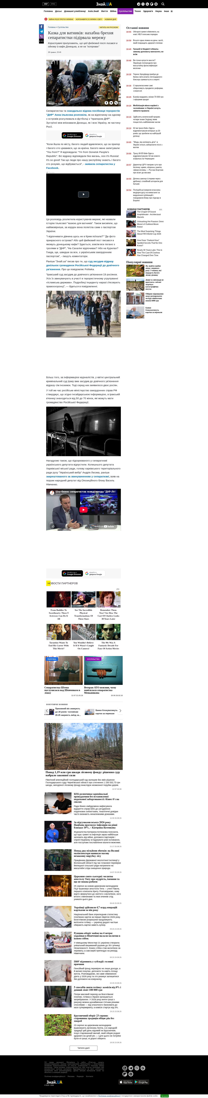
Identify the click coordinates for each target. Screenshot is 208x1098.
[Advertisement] (83, 356)
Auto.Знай (93, 11)
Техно (138, 11)
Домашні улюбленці (75, 11)
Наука (158, 11)
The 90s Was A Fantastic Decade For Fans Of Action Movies (108, 645)
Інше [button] (167, 11)
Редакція (80, 1076)
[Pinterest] (156, 4)
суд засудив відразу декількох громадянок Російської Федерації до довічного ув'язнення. (82, 265)
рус (53, 4)
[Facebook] (41, 26)
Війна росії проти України (61, 19)
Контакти (89, 1076)
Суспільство (125, 11)
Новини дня (110, 19)
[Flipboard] (151, 4)
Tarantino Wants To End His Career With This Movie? (59, 645)
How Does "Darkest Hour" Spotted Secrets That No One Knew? (149, 243)
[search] (163, 4)
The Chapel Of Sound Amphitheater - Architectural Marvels (149, 214)
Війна (113, 11)
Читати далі (84, 1048)
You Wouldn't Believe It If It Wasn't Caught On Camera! (83, 645)
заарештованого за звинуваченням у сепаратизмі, (78, 476)
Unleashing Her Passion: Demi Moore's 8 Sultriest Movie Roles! (150, 224)
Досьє (58, 11)
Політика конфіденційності (54, 1076)
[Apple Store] (126, 1082)
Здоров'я (148, 11)
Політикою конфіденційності (109, 1096)
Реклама (71, 1076)
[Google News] (142, 1068)
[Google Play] (141, 1082)
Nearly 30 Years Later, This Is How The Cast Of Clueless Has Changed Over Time (149, 252)
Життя (104, 11)
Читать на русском (109, 27)
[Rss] (147, 4)
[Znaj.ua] (104, 4)
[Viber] (143, 4)
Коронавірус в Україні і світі (89, 19)
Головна (48, 11)
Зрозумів (164, 1096)
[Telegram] (138, 4)
